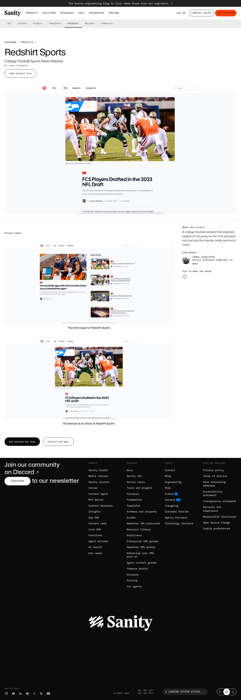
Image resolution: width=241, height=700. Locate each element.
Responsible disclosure (219, 516)
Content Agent (98, 494)
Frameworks (134, 499)
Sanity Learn (136, 482)
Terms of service (215, 476)
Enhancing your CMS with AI (140, 555)
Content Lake (97, 523)
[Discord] (48, 693)
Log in (180, 12)
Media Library (98, 476)
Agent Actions (98, 541)
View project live (20, 73)
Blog (168, 476)
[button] (89, 283)
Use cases (95, 553)
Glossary (133, 574)
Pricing (114, 12)
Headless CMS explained (143, 523)
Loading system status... (186, 691)
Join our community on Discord (32, 468)
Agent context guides (142, 562)
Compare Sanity (137, 568)
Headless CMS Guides (141, 547)
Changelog (171, 505)
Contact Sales (201, 12)
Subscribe (17, 481)
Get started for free (22, 441)
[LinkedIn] (20, 693)
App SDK (93, 517)
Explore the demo (58, 441)
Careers (170, 499)
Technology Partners (179, 523)
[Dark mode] (233, 692)
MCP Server (96, 499)
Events (169, 494)
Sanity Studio (98, 470)
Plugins (37, 23)
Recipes (89, 23)
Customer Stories (177, 511)
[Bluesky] (27, 693)
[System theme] (226, 692)
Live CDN (94, 529)
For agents (134, 586)
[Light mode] (220, 692)
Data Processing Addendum (214, 483)
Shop (168, 487)
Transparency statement (219, 501)
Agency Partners (176, 517)
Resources (67, 12)
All (9, 23)
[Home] (13, 13)
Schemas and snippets (142, 511)
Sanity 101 (134, 476)
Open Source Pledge (216, 522)
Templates (55, 23)
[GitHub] (6, 693)
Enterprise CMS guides (142, 541)
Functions (95, 535)
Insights (94, 511)
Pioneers (133, 494)
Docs (82, 12)
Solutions (49, 12)
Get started (225, 12)
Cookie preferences (216, 528)
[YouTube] (13, 693)
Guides (22, 23)
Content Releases (100, 505)
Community (107, 23)
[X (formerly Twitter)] (34, 693)
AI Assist (95, 547)
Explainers (134, 535)
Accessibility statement (213, 493)
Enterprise (96, 12)
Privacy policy (213, 470)
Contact (170, 470)
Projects (73, 23)
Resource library (139, 529)
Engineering (173, 482)
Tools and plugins (139, 487)
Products (32, 12)
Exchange (11, 42)
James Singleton (18, 65)
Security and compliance (212, 508)
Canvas (93, 487)
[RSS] (41, 693)
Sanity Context (99, 482)
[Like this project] (185, 277)
